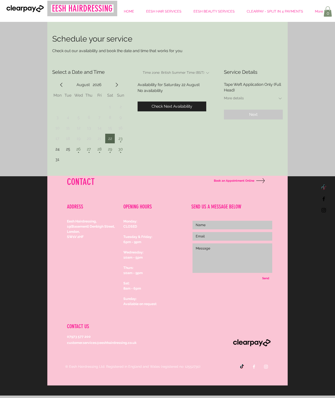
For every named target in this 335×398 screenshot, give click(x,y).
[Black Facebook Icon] (324, 199)
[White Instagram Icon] (266, 366)
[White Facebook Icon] (254, 366)
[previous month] (61, 85)
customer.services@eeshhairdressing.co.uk (102, 343)
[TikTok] (324, 188)
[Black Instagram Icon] (324, 210)
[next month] (117, 85)
